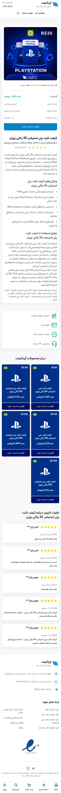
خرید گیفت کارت (52, 709)
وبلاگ (20, 727)
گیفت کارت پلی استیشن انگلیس (21, 293)
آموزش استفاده (27, 13)
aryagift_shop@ (42, 689)
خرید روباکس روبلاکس (13, 717)
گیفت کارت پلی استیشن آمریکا (23, 290)
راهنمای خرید (39, 13)
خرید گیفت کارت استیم (49, 727)
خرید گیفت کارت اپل (50, 714)
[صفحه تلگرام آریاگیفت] (33, 768)
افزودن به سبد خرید (30, 126)
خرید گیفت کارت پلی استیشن (50, 721)
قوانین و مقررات (16, 722)
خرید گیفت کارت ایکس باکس (13, 711)
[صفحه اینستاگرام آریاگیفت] (28, 768)
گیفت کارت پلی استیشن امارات (43, 296)
